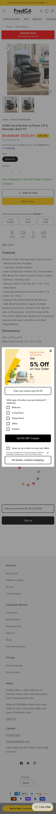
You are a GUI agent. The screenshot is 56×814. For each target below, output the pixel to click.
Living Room (18, 413)
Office (14, 423)
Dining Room (18, 418)
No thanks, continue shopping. (28, 460)
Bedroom (16, 407)
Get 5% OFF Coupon (28, 438)
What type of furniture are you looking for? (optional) (26, 401)
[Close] (50, 350)
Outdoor (16, 429)
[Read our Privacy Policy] (47, 453)
